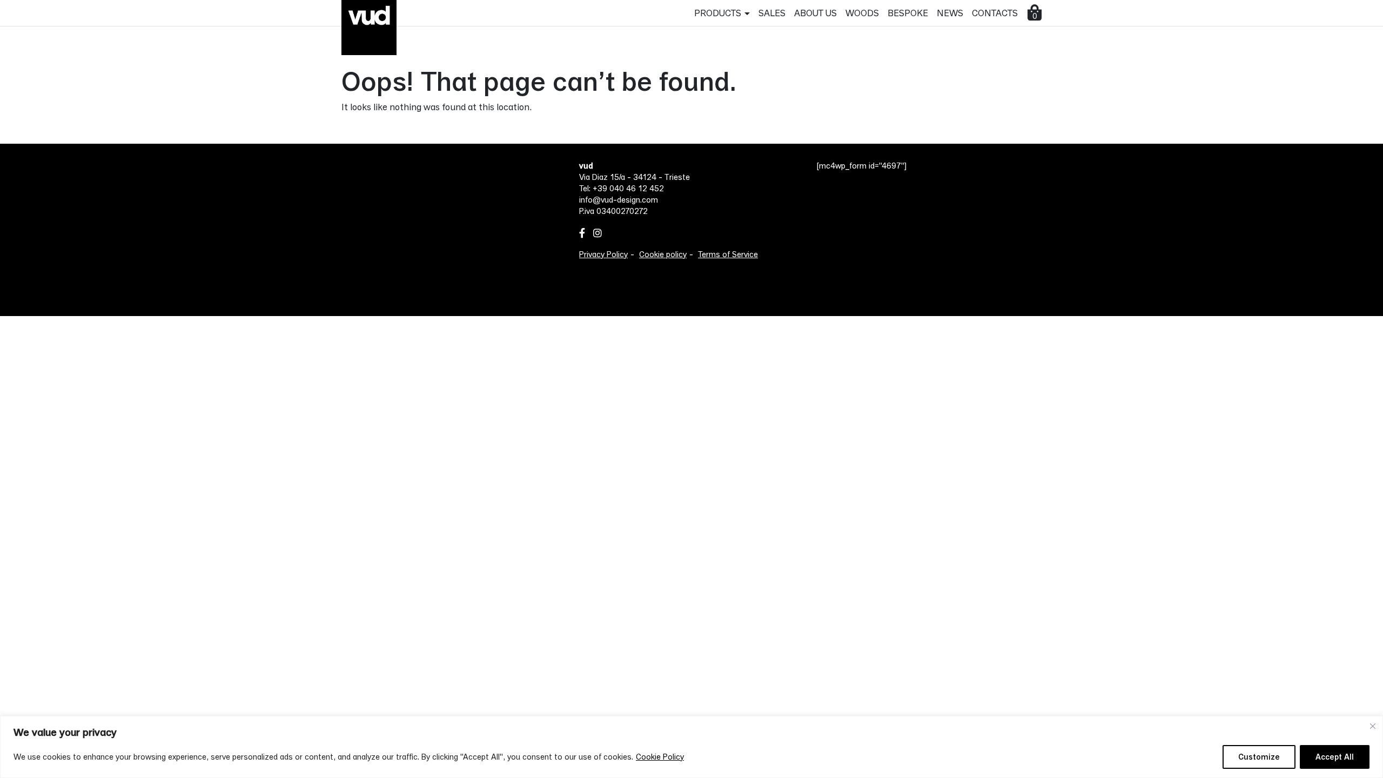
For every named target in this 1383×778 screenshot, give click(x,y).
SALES (772, 13)
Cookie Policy (660, 756)
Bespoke (908, 13)
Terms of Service (728, 254)
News (950, 13)
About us (815, 13)
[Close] (1372, 726)
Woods (862, 13)
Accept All (1334, 756)
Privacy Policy (603, 254)
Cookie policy (663, 254)
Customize (1259, 756)
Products (717, 13)
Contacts (995, 13)
